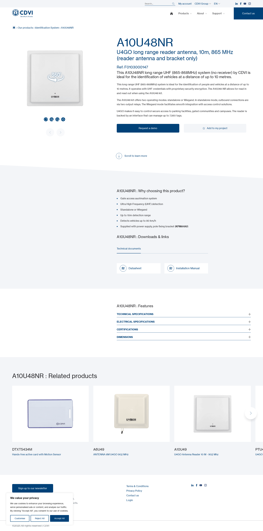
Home (171, 13)
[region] (39, 509)
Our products (25, 27)
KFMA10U (182, 226)
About (201, 13)
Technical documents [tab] (129, 248)
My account (185, 3)
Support (217, 13)
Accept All (59, 518)
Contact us (132, 495)
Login (129, 500)
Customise (20, 518)
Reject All (39, 518)
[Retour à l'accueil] (22, 13)
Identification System (47, 27)
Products (183, 13)
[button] (251, 413)
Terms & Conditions (137, 486)
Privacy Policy (134, 490)
